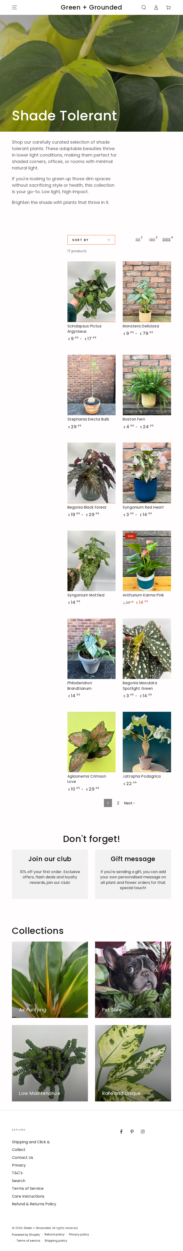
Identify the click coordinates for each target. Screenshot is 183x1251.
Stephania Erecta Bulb (88, 419)
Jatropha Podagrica (142, 776)
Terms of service (28, 1241)
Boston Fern (134, 419)
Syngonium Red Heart (143, 507)
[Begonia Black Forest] (91, 473)
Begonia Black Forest (87, 507)
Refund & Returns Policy (34, 1204)
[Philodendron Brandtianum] (91, 648)
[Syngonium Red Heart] (147, 473)
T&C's (17, 1173)
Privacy (19, 1165)
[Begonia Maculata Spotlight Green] (147, 648)
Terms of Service (28, 1188)
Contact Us (22, 1157)
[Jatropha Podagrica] (147, 742)
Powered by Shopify (26, 1235)
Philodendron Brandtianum (79, 685)
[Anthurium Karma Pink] (147, 561)
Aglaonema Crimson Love (86, 779)
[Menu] (14, 7)
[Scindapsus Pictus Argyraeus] (91, 291)
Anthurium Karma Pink (143, 595)
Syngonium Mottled (86, 595)
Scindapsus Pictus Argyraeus (84, 329)
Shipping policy (56, 1241)
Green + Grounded (37, 1228)
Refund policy (55, 1234)
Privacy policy (79, 1234)
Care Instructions (28, 1196)
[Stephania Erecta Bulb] (91, 385)
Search (18, 1181)
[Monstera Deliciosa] (147, 291)
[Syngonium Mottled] (91, 561)
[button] (143, 7)
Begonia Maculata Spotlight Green (140, 685)
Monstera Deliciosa (141, 326)
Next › (129, 803)
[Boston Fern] (147, 385)
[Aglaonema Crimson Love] (91, 742)
